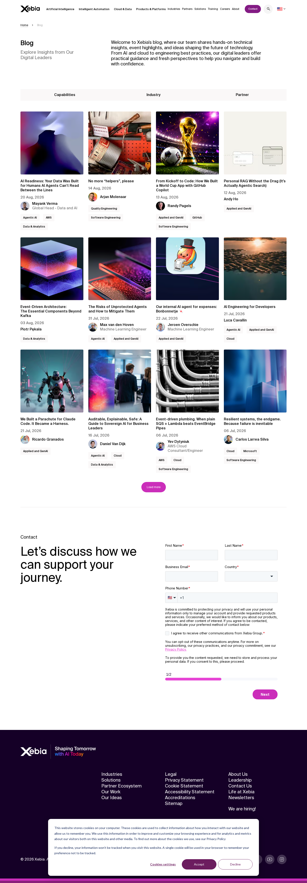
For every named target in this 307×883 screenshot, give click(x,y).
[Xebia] (30, 9)
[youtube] (269, 859)
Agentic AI (30, 217)
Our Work (110, 792)
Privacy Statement (184, 780)
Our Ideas (111, 797)
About (235, 9)
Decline (235, 864)
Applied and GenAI (171, 217)
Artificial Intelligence (60, 9)
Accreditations (180, 797)
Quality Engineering (104, 208)
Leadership (240, 780)
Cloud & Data (123, 9)
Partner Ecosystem (121, 786)
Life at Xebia (241, 792)
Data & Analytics (34, 226)
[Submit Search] (268, 9)
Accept (199, 864)
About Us (238, 774)
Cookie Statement (184, 786)
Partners (187, 9)
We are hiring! (242, 809)
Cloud (230, 339)
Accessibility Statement (189, 792)
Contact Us (240, 786)
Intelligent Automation (94, 9)
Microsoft (250, 451)
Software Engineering (105, 217)
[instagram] (282, 859)
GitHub (197, 217)
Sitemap (173, 803)
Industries (174, 9)
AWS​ (49, 217)
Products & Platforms (151, 9)
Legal (170, 774)
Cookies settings (163, 864)
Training (213, 9)
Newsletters (241, 797)
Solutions (200, 9)
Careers (225, 9)
